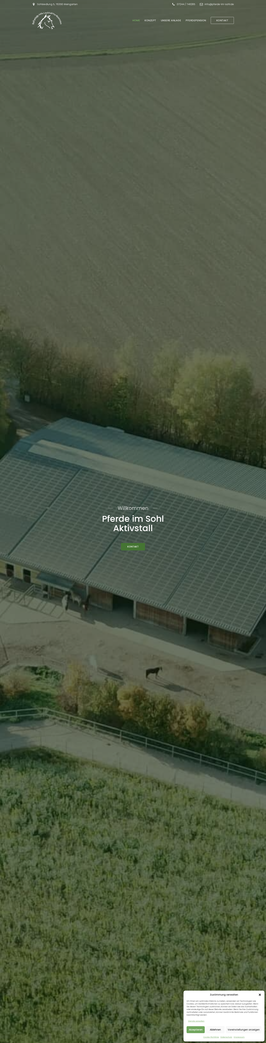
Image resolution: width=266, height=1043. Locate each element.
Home (136, 20)
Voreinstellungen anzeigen (244, 1029)
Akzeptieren (196, 1029)
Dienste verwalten (196, 1021)
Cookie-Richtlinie (211, 1037)
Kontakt (222, 20)
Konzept (150, 20)
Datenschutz (226, 1037)
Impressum (239, 1037)
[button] (259, 994)
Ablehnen (215, 1029)
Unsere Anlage (171, 20)
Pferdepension (196, 20)
